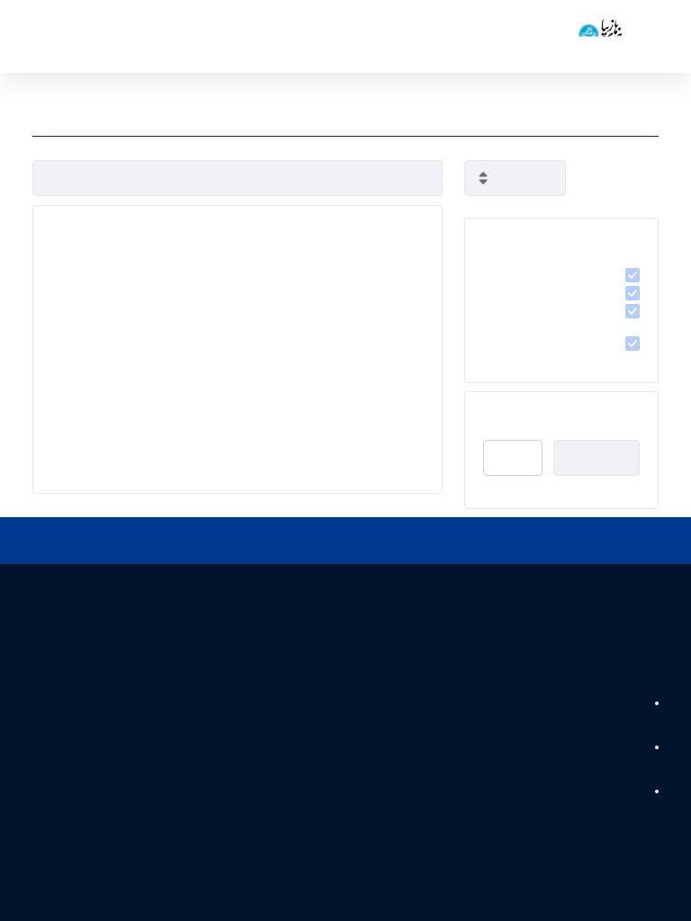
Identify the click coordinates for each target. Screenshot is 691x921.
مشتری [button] (620, 411)
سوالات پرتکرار (607, 748)
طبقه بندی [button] (613, 236)
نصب (513, 458)
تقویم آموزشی (608, 705)
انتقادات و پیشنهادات (593, 792)
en (71, 36)
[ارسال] (54, 178)
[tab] (561, 237)
